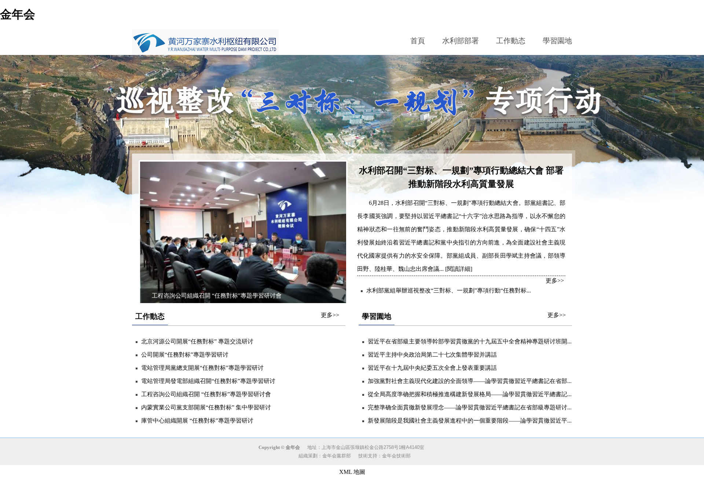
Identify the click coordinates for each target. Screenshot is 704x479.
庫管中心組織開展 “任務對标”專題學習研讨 (197, 420)
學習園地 (557, 41)
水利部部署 (460, 41)
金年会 (17, 14)
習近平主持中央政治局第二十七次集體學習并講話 (432, 354)
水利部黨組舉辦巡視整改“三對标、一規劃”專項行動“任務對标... (448, 290)
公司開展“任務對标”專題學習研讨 (184, 354)
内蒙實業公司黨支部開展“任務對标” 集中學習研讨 (206, 407)
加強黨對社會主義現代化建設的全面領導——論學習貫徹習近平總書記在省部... (470, 381)
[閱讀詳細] (458, 269)
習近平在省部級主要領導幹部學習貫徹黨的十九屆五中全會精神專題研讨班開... (470, 341)
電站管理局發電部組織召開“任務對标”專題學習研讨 (208, 381)
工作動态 (510, 41)
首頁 (417, 41)
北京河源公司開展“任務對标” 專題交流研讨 (197, 341)
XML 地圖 (352, 472)
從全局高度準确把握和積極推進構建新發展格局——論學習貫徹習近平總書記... (470, 394)
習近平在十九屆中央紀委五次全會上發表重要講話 (432, 368)
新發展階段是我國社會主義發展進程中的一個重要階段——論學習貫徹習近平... (470, 420)
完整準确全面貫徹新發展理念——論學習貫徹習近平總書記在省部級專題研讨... (470, 407)
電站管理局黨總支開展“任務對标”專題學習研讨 (202, 368)
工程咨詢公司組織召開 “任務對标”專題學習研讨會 (206, 394)
